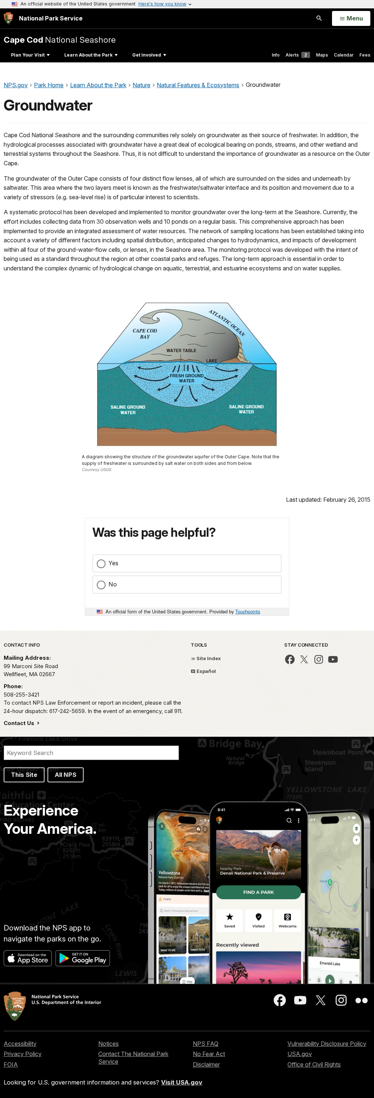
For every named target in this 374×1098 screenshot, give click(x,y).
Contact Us (20, 723)
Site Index (208, 658)
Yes (113, 563)
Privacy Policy (23, 1053)
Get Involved (146, 55)
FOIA (11, 1064)
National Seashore (60, 40)
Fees (364, 55)
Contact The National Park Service (133, 1057)
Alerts (296, 55)
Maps (322, 55)
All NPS (65, 774)
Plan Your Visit (28, 55)
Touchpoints (247, 611)
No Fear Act (209, 1053)
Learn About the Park (88, 55)
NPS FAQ (205, 1043)
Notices (108, 1043)
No (112, 584)
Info (276, 55)
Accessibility (20, 1043)
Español (205, 671)
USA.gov (299, 1053)
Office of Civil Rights (314, 1064)
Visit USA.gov (181, 1082)
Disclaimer (206, 1064)
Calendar (344, 55)
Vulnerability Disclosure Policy (326, 1043)
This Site (24, 774)
